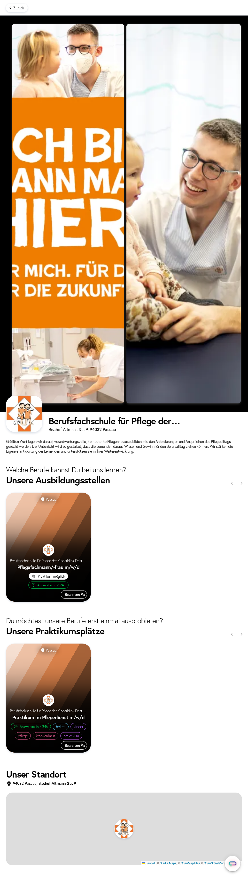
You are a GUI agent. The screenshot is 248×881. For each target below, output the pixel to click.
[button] (124, 829)
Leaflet (150, 863)
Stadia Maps (168, 863)
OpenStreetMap (214, 863)
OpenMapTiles (190, 863)
